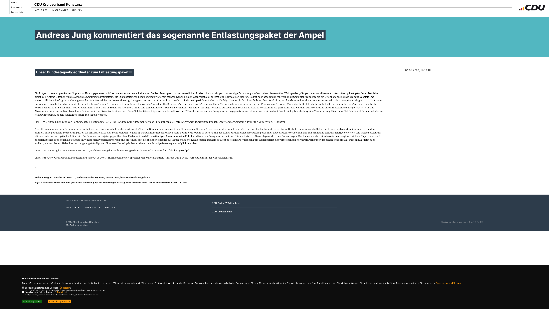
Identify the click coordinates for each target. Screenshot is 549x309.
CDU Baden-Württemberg (226, 203)
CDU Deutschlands (222, 211)
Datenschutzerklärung (448, 283)
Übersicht (64, 287)
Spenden (76, 10)
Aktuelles (40, 10)
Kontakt (14, 2)
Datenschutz (17, 12)
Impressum (16, 7)
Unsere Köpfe (59, 10)
